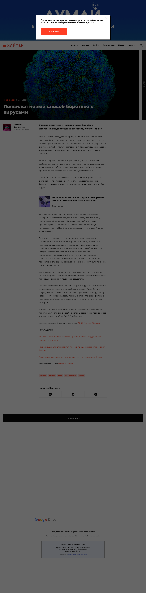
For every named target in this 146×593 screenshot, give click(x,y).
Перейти (54, 31)
